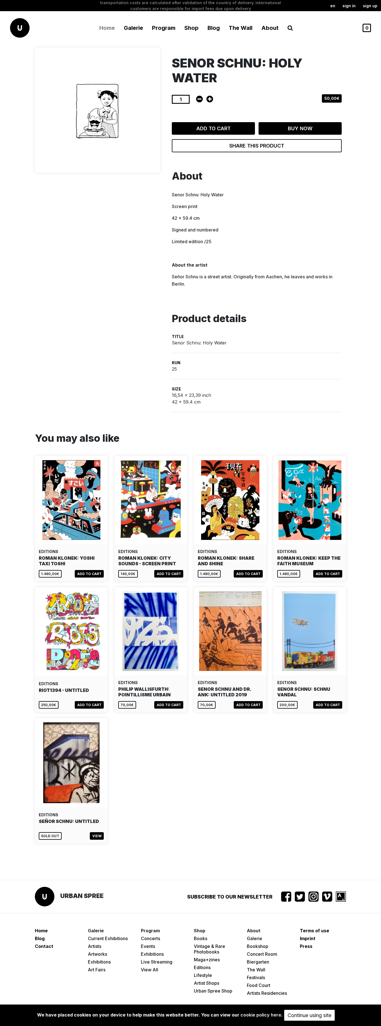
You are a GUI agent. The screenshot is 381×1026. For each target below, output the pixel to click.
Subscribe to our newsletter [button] (230, 897)
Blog (214, 28)
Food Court (258, 985)
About (270, 28)
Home (107, 28)
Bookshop (257, 946)
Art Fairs (96, 969)
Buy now (300, 128)
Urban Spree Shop (213, 991)
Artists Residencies (267, 993)
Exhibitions (99, 962)
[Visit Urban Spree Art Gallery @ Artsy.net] (341, 896)
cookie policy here (260, 1015)
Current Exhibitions (108, 938)
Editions (202, 967)
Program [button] (163, 28)
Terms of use (314, 930)
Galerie (254, 938)
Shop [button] (191, 28)
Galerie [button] (133, 28)
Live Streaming (156, 962)
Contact (44, 946)
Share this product (256, 146)
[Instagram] (313, 896)
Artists (94, 946)
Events (148, 946)
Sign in (349, 5)
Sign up (370, 5)
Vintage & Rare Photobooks (209, 949)
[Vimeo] (327, 896)
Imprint (307, 938)
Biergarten (258, 962)
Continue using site (309, 1015)
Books (200, 938)
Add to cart (213, 128)
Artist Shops (206, 983)
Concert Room (262, 954)
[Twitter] (300, 896)
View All (149, 969)
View (97, 836)
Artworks (97, 954)
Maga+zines (207, 959)
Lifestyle (203, 975)
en (332, 5)
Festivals (256, 977)
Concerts (150, 938)
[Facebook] (286, 896)
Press (306, 946)
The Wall (240, 28)
